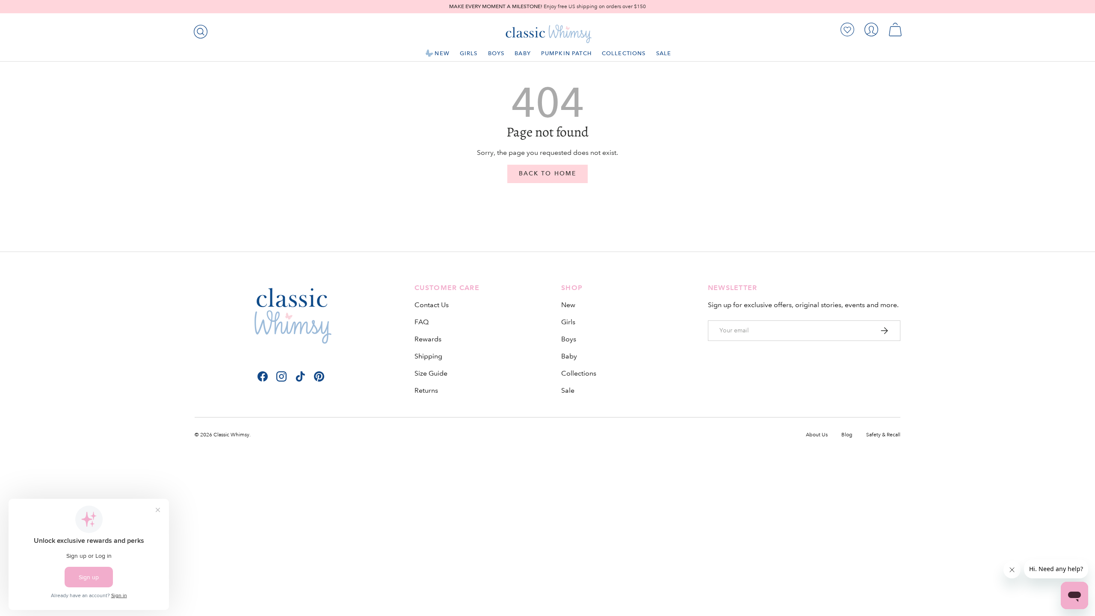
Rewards (427, 339)
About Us (817, 435)
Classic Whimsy (231, 435)
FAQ (421, 322)
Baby (523, 53)
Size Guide (430, 373)
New (442, 53)
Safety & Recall (883, 435)
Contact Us (431, 305)
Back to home (547, 173)
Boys (496, 53)
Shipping (428, 356)
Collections (624, 53)
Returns (426, 390)
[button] (895, 29)
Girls (469, 53)
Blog (846, 435)
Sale (664, 53)
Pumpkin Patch (566, 53)
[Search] (198, 30)
